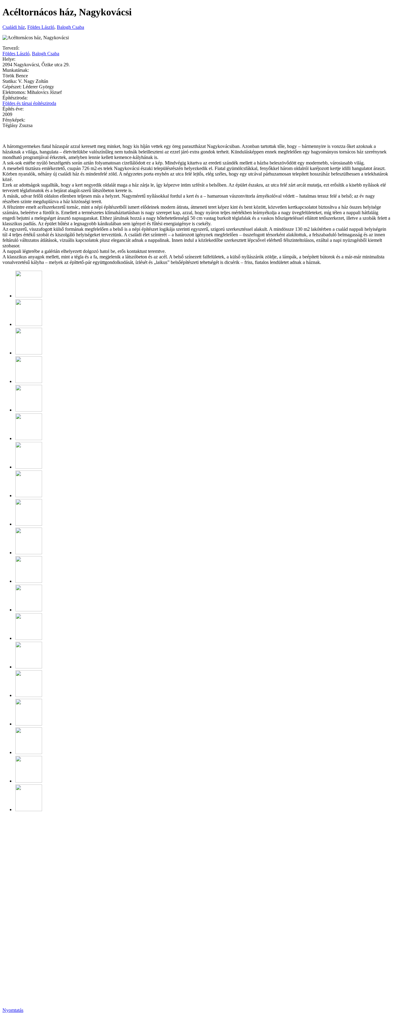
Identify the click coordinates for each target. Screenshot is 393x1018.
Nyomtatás (12, 1010)
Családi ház (13, 27)
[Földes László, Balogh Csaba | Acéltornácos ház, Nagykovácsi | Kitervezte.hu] (29, 295)
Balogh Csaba (70, 27)
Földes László (40, 27)
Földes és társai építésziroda (29, 103)
